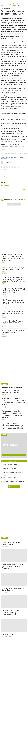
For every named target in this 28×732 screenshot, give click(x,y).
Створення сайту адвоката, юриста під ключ (11, 543)
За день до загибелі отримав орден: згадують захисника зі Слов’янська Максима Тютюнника (13, 279)
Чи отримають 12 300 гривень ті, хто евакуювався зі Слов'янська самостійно (13, 390)
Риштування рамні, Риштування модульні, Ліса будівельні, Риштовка (13, 566)
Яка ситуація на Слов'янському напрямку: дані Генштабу (12, 322)
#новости (8, 157)
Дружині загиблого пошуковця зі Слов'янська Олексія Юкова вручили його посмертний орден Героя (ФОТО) (13, 257)
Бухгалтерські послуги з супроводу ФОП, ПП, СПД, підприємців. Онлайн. (10, 612)
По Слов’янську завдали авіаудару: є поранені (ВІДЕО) (14, 331)
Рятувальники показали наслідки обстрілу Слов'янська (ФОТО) (13, 269)
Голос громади (10, 444)
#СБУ (18, 157)
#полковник (13, 157)
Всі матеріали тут (14, 455)
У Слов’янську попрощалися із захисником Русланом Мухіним (12, 312)
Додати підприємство (14, 486)
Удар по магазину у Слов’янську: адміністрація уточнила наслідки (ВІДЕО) (12, 425)
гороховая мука (7, 634)
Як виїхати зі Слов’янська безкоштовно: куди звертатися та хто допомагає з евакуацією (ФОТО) (14, 401)
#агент (2, 158)
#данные (22, 157)
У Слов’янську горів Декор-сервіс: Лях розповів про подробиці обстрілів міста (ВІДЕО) (12, 414)
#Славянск (3, 157)
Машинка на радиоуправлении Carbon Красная (13, 589)
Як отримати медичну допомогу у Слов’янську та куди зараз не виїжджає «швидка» (13, 290)
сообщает (9, 42)
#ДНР (5, 158)
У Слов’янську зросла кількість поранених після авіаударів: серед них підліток (13, 302)
